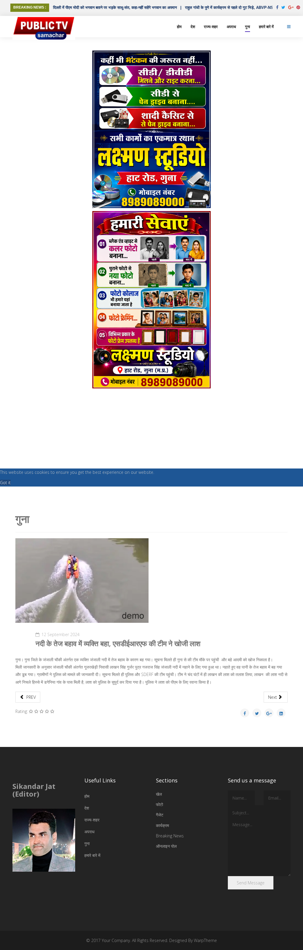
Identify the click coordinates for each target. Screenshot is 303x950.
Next (273, 697)
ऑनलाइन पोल (166, 846)
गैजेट (159, 815)
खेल (159, 794)
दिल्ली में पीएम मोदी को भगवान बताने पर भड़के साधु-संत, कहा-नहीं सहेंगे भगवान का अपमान (96, 7)
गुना (247, 26)
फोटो (159, 804)
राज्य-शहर (211, 26)
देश (193, 26)
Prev (30, 697)
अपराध (231, 26)
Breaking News (170, 836)
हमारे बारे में (266, 26)
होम (179, 26)
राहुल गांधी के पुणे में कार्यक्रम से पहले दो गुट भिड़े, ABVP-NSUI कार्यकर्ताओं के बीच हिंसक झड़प (235, 7)
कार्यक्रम (162, 825)
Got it (5, 482)
